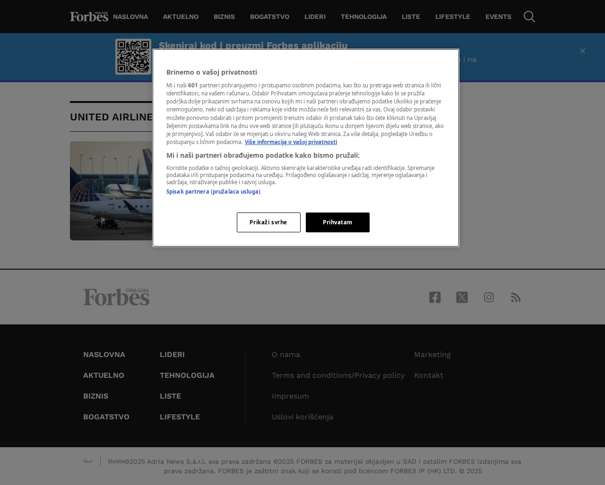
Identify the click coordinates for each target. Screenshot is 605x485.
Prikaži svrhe (268, 222)
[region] (305, 148)
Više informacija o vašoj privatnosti (291, 141)
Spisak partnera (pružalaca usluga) (213, 191)
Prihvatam (338, 222)
